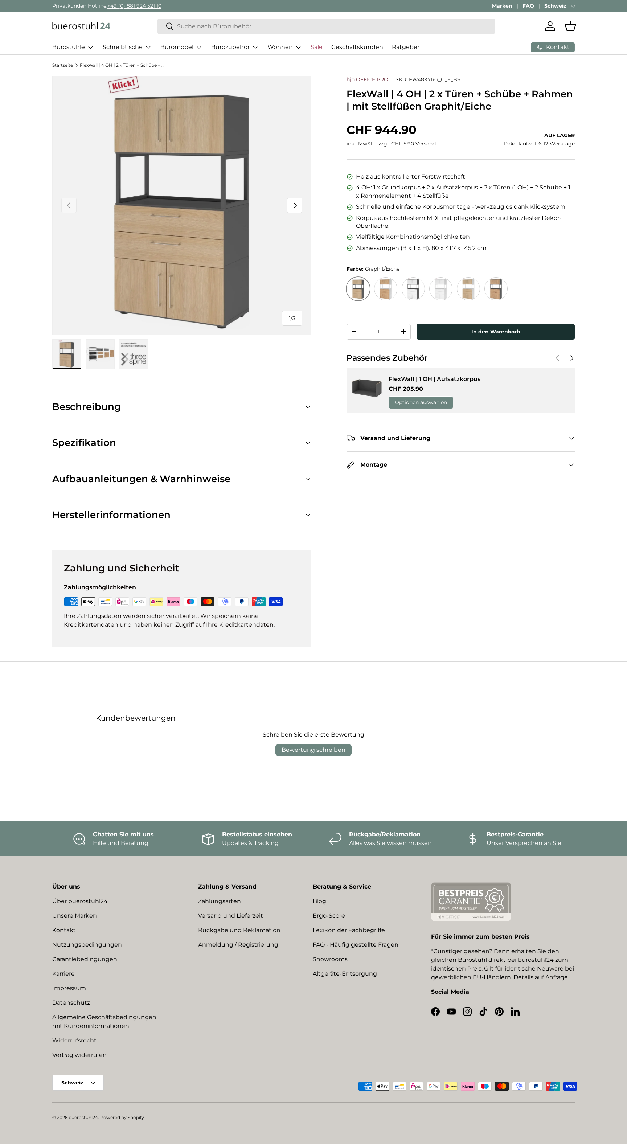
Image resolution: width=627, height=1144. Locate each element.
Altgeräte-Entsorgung (345, 973)
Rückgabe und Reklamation (239, 930)
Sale (317, 47)
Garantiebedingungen (84, 959)
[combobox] (326, 26)
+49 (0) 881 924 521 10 (134, 6)
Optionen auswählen (421, 402)
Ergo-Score (329, 915)
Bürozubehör (230, 47)
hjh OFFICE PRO (367, 79)
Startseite (62, 65)
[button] (570, 26)
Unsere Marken (74, 915)
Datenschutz (71, 1002)
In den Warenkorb (495, 331)
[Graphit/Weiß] (413, 288)
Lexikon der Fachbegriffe (349, 930)
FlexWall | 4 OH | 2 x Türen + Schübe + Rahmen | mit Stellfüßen (123, 65)
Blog (319, 901)
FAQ (528, 6)
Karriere (63, 973)
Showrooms (330, 959)
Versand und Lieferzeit (230, 915)
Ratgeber (405, 47)
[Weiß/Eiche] (468, 288)
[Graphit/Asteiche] (496, 288)
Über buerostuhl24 (80, 901)
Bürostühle (68, 47)
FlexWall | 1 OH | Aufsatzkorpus (434, 379)
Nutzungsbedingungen (87, 944)
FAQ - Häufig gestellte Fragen (355, 944)
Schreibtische (123, 47)
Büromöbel (176, 47)
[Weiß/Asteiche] (385, 288)
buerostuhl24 (83, 1117)
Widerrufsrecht (74, 1040)
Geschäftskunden (357, 47)
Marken (502, 6)
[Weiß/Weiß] (440, 288)
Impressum (69, 988)
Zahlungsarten (219, 901)
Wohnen (280, 47)
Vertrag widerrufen (79, 1054)
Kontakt (64, 930)
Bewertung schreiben (313, 749)
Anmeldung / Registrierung (238, 944)
